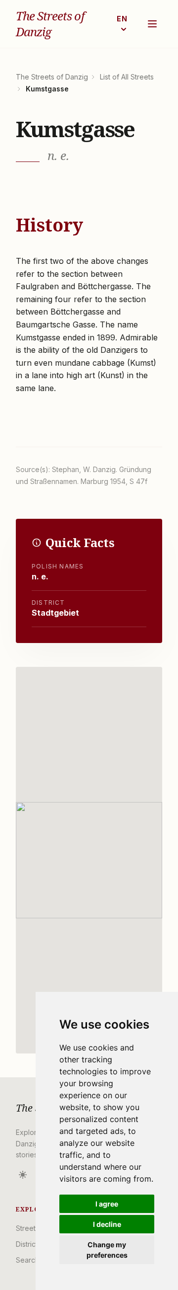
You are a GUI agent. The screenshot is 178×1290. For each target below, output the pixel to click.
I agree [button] (106, 1204)
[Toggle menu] (152, 24)
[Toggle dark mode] (23, 1175)
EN (122, 18)
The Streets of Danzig (50, 24)
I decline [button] (107, 1224)
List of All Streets (127, 77)
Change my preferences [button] (107, 1249)
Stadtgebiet (55, 613)
